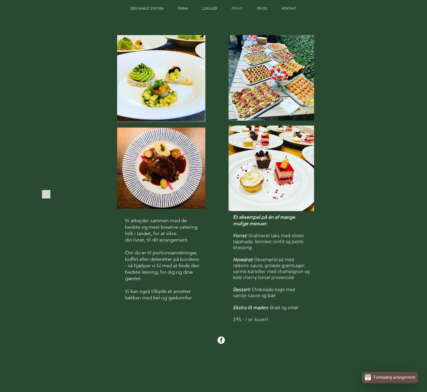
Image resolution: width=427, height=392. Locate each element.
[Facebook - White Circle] (221, 340)
